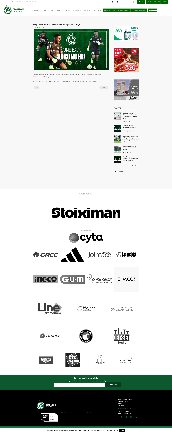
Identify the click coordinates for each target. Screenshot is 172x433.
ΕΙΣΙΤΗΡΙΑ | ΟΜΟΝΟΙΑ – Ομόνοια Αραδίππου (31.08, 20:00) (129, 127)
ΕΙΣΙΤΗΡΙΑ (107, 10)
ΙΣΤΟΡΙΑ (68, 10)
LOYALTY (149, 2)
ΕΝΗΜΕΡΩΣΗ (35, 10)
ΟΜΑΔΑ (52, 10)
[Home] (6, 10)
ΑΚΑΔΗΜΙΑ (60, 10)
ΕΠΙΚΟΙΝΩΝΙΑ (97, 10)
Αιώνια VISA (141, 2)
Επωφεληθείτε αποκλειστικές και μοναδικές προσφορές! (86, 381)
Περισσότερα (135, 165)
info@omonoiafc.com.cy (125, 408)
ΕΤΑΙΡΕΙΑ (44, 10)
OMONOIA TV (87, 10)
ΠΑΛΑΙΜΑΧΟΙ (77, 10)
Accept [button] (122, 430)
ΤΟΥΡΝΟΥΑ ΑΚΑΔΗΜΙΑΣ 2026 (121, 10)
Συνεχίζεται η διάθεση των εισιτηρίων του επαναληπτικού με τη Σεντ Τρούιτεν (130, 158)
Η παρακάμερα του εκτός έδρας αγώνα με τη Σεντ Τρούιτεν (131, 137)
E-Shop (165, 2)
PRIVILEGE (157, 2)
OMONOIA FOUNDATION (139, 10)
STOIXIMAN (153, 10)
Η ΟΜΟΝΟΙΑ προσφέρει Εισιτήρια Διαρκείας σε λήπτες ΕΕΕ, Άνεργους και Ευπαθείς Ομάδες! (130, 116)
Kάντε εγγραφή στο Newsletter (86, 378)
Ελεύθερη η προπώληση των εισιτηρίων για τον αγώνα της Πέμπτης (130, 148)
